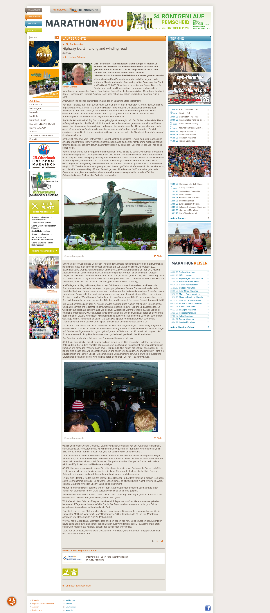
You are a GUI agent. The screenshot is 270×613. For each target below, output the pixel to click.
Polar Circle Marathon (188, 291)
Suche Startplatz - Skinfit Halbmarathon (42, 244)
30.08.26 (174, 272)
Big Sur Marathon (75, 44)
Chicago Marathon (187, 288)
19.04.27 (174, 319)
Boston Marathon (186, 319)
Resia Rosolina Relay (188, 123)
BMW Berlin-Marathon (189, 281)
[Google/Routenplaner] (74, 572)
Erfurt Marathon (186, 194)
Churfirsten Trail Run (188, 117)
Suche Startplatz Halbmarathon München (42, 238)
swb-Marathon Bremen (189, 204)
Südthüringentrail (186, 201)
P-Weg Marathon (186, 188)
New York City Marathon (190, 300)
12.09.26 (174, 191)
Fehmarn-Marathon (187, 138)
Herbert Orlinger (77, 57)
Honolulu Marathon (187, 313)
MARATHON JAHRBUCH (42, 124)
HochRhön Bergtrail (188, 213)
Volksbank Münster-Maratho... (192, 207)
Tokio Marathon (186, 316)
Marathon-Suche (37, 120)
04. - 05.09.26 (174, 123)
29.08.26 (174, 117)
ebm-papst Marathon (188, 210)
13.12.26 (174, 313)
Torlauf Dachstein (187, 141)
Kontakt (33, 139)
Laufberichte (35, 17)
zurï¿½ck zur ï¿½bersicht (78, 585)
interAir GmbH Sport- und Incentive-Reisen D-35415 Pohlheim (107, 558)
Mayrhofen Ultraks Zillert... (191, 128)
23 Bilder (158, 438)
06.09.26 (174, 184)
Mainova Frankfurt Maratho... (192, 297)
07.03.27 (174, 316)
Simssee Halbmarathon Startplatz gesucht (41, 218)
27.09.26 (174, 281)
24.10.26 (174, 291)
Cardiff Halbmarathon (188, 285)
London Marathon (187, 322)
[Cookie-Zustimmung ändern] (11, 601)
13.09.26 (174, 204)
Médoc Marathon (186, 275)
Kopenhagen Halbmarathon (191, 278)
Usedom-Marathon (187, 135)
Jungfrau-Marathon (187, 131)
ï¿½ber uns (37, 610)
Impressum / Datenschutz (42, 135)
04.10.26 (174, 285)
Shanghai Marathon (187, 310)
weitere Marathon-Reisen (182, 327)
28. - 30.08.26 (174, 113)
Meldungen (34, 10)
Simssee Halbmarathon (41, 234)
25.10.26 (174, 294)
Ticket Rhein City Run (41, 223)
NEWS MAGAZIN (37, 128)
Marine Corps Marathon (189, 294)
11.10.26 (174, 288)
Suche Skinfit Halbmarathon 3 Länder (43, 227)
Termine (32, 23)
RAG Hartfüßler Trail (188, 109)
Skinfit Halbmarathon (40, 231)
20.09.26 (174, 278)
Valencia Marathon (187, 306)
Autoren (33, 131)
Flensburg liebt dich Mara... (191, 184)
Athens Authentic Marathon (191, 303)
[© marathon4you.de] (110, 249)
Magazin (32, 30)
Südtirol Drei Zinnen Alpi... (190, 191)
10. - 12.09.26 (174, 187)
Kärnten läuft (184, 113)
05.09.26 (174, 131)
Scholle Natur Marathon (189, 197)
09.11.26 (174, 303)
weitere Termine (178, 218)
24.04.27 (174, 322)
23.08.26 (174, 109)
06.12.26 (174, 306)
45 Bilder (158, 256)
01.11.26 (174, 300)
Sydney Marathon (187, 272)
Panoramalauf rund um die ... (192, 120)
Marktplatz (34, 116)
